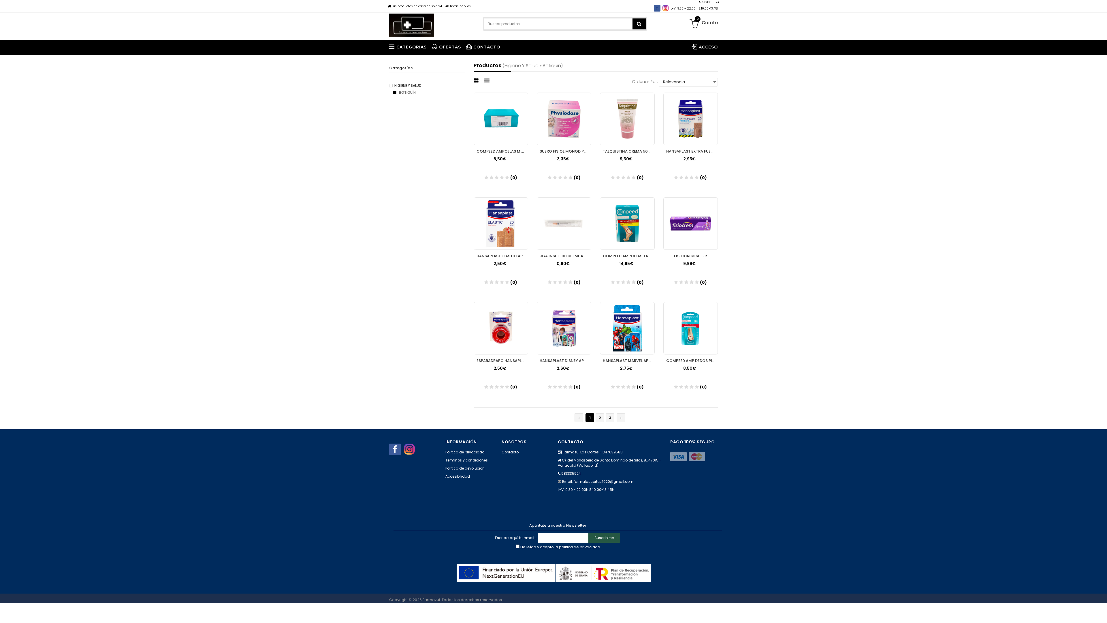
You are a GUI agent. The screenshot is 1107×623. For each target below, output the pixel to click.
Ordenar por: (645, 82)
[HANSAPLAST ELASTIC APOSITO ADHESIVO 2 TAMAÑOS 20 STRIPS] (501, 223)
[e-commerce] (411, 24)
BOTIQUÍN (407, 92)
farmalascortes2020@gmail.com (603, 481)
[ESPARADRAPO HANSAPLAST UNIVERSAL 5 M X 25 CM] (501, 328)
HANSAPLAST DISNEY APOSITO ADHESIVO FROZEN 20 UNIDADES (565, 360)
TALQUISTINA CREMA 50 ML (628, 151)
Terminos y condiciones (466, 460)
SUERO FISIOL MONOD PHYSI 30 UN (565, 151)
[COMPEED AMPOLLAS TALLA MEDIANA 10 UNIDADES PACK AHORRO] (627, 223)
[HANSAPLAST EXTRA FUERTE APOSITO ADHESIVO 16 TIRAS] (691, 119)
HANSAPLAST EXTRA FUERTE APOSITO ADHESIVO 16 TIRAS (692, 151)
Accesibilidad (457, 476)
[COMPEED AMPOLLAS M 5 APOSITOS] (501, 119)
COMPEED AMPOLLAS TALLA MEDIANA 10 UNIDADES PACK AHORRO (628, 256)
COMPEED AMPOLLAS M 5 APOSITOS (502, 151)
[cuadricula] (477, 80)
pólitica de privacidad (579, 547)
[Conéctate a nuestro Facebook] (657, 8)
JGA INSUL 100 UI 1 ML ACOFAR (565, 256)
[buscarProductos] (639, 23)
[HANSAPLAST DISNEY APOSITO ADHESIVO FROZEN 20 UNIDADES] (564, 328)
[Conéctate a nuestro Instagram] (665, 8)
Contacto (510, 452)
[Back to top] (1101, 612)
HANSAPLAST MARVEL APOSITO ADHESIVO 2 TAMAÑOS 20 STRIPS (628, 360)
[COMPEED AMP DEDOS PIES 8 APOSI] (691, 328)
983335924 (710, 2)
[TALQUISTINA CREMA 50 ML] (627, 119)
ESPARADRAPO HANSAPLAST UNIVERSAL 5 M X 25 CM (502, 360)
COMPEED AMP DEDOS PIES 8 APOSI (692, 360)
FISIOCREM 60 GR (690, 256)
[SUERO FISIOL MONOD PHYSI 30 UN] (564, 119)
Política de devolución (465, 468)
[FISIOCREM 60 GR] (691, 223)
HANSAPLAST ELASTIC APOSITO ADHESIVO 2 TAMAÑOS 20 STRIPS (502, 256)
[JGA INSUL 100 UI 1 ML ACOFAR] (564, 223)
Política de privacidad (465, 452)
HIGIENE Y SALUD (407, 85)
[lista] (487, 80)
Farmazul (431, 600)
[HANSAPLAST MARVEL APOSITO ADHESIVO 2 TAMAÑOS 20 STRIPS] (627, 328)
